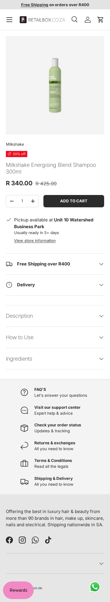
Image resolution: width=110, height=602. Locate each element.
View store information (35, 240)
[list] (55, 85)
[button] (100, 19)
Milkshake (15, 144)
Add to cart (73, 201)
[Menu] (9, 19)
